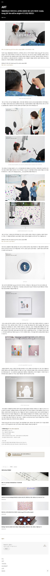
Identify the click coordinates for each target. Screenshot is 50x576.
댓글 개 (3, 538)
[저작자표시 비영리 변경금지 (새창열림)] (15, 466)
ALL (3, 559)
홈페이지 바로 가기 (8, 430)
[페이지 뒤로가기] (2, 2)
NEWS (3, 571)
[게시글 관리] (7, 467)
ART (4, 7)
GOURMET (5, 566)
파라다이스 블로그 (8, 544)
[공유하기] (5, 467)
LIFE (3, 568)
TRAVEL (4, 564)
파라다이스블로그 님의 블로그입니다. (10, 546)
